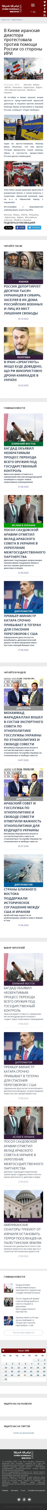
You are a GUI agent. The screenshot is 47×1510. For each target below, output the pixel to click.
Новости (5, 19)
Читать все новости (23, 1332)
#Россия (27, 84)
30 (44, 1375)
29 (38, 1375)
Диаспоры (17, 19)
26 (19, 1375)
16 (44, 1368)
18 (12, 1371)
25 (12, 1375)
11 (12, 1368)
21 (31, 1371)
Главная (5, 1490)
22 (38, 1371)
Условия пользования (36, 1490)
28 (31, 1375)
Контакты (14, 1490)
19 (19, 1371)
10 (6, 1368)
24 (6, 1375)
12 (19, 1368)
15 (38, 1368)
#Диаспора (29, 87)
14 (31, 1368)
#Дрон (39, 87)
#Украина (17, 87)
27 (25, 1375)
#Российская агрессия (15, 90)
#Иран (36, 84)
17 (6, 1371)
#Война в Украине (22, 220)
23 (44, 1371)
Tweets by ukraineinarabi (23, 1433)
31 (6, 1379)
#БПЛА (8, 87)
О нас (23, 1490)
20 (25, 1371)
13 (25, 1368)
